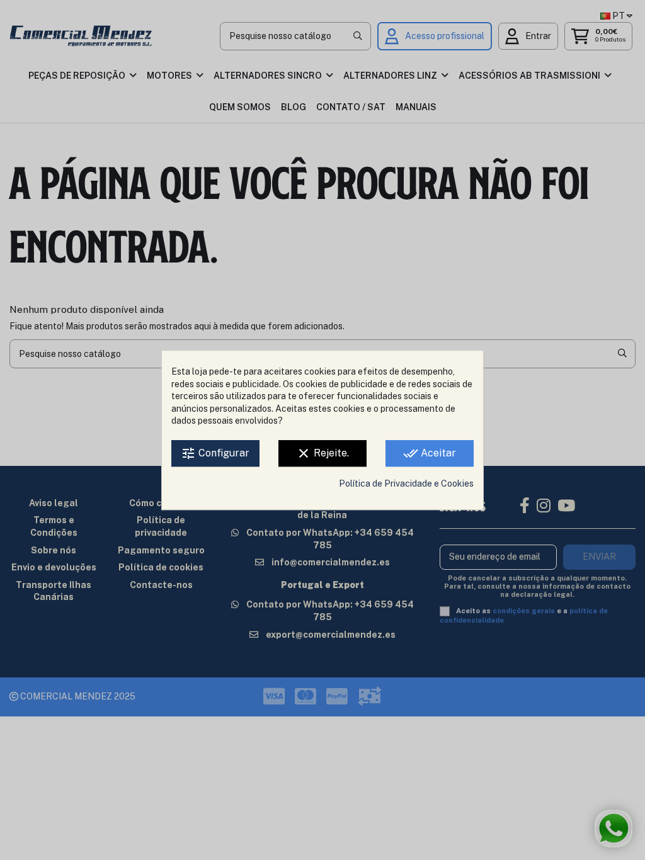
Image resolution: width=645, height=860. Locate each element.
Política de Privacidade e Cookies (406, 483)
